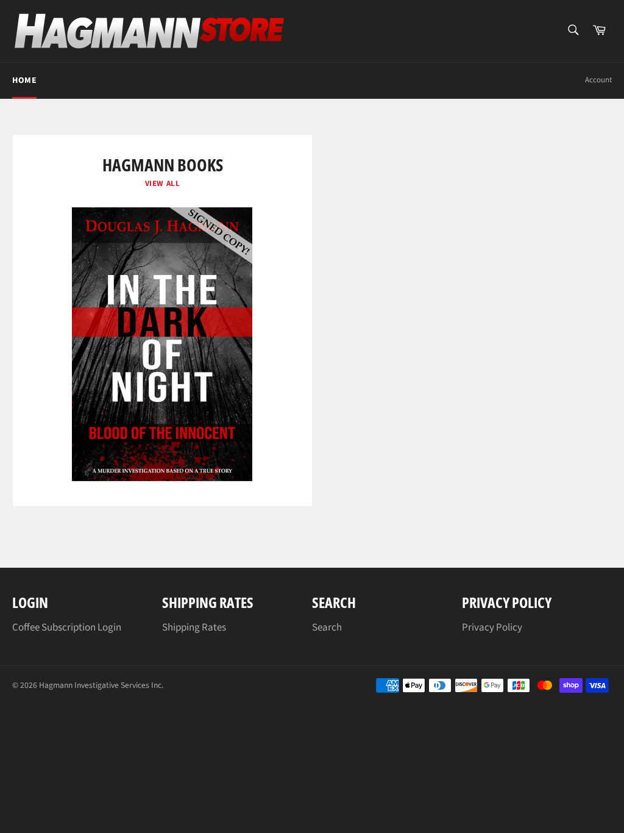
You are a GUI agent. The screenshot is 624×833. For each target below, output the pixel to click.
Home (24, 80)
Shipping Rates (194, 627)
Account (598, 79)
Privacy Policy (492, 627)
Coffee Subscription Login (66, 627)
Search (327, 627)
